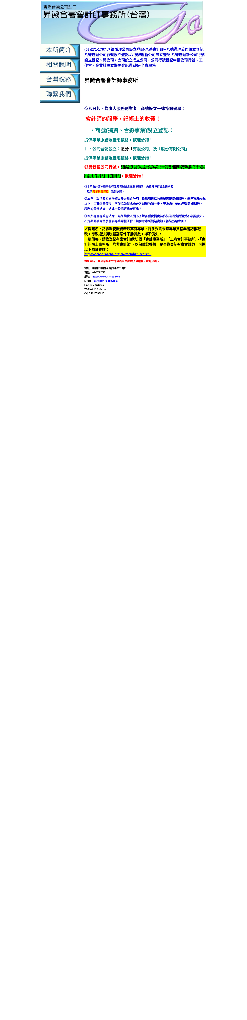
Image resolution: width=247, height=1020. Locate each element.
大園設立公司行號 (134, 484)
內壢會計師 (141, 351)
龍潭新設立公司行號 (112, 794)
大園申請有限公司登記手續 (152, 472)
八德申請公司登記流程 (153, 392)
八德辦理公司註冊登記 (152, 416)
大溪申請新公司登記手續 (185, 504)
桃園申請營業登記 (172, 661)
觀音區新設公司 (93, 754)
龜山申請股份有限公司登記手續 (169, 846)
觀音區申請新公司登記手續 (122, 766)
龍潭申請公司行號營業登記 (125, 802)
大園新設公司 (167, 456)
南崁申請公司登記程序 (186, 428)
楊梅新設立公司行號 (132, 681)
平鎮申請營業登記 (161, 548)
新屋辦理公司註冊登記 (172, 637)
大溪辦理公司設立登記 (134, 524)
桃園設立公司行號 (181, 669)
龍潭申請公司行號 (98, 802)
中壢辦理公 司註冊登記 (111, 959)
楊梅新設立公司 (110, 681)
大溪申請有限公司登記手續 (155, 508)
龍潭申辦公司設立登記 (125, 818)
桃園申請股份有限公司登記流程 (119, 665)
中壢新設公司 (181, 864)
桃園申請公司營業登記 (103, 649)
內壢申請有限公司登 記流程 (158, 974)
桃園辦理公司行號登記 (123, 673)
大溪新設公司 (170, 492)
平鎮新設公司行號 (192, 528)
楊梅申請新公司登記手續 (154, 709)
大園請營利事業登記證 (175, 484)
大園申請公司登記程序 (191, 464)
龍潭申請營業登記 (158, 810)
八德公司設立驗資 (139, 384)
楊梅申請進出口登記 (129, 701)
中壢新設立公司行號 (143, 315)
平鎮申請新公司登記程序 (126, 544)
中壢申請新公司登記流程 (124, 327)
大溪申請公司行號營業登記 (125, 504)
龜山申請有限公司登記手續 (136, 842)
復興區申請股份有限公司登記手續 (123, 589)
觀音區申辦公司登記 (162, 778)
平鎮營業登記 (172, 532)
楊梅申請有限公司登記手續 (116, 693)
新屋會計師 (138, 609)
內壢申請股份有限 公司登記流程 (171, 977)
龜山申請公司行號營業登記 (106, 838)
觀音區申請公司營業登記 (152, 758)
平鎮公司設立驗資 (153, 528)
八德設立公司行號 (153, 412)
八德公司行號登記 (117, 384)
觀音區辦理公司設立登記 (126, 786)
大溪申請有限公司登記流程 (188, 508)
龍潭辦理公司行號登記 (111, 822)
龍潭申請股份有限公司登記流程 (106, 814)
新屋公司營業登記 (191, 601)
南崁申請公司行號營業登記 (116, 432)
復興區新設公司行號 (121, 569)
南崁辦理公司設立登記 (128, 452)
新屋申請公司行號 (103, 617)
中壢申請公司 (98, 319)
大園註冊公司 (153, 484)
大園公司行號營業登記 (101, 456)
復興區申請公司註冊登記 (99, 581)
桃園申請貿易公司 (188, 665)
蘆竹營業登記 (167, 717)
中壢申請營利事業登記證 (162, 331)
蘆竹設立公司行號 (165, 741)
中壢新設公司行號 (101, 315)
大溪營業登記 (170, 496)
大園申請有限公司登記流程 (185, 472)
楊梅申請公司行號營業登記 (116, 689)
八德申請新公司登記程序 (110, 400)
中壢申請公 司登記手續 (113, 940)
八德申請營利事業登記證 (118, 404)
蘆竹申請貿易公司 (171, 737)
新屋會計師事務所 (157, 609)
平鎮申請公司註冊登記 (158, 540)
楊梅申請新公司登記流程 (176, 689)
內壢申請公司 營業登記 (114, 966)
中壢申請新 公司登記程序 (181, 944)
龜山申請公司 (170, 830)
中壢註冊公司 (189, 339)
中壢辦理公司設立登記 (142, 343)
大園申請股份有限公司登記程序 (111, 480)
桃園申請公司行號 (111, 653)
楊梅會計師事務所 (170, 681)
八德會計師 (119, 388)
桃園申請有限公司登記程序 (114, 661)
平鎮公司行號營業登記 (106, 528)
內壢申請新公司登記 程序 (104, 974)
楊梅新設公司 (189, 677)
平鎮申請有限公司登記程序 (103, 548)
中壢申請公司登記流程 (133, 872)
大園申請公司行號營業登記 (122, 468)
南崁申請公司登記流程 (158, 428)
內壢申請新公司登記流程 (102, 363)
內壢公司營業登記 (194, 343)
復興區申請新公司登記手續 (130, 581)
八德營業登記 (156, 388)
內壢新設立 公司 (137, 963)
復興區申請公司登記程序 (129, 577)
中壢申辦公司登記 (131, 339)
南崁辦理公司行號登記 (101, 452)
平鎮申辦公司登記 (103, 556)
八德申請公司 (173, 388)
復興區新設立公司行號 (170, 569)
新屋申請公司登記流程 (172, 613)
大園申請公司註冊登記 (152, 468)
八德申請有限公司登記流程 (174, 400)
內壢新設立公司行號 (121, 351)
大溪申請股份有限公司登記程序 (114, 516)
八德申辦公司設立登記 (111, 412)
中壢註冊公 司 (149, 955)
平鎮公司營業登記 (186, 524)
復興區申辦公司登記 (170, 593)
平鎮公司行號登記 (131, 528)
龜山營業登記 (153, 830)
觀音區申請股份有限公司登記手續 (115, 774)
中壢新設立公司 (121, 315)
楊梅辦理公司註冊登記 (125, 709)
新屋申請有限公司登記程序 (106, 625)
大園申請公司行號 (95, 468)
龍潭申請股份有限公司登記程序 (144, 814)
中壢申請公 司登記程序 (159, 940)
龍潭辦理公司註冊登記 (166, 822)
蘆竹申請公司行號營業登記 (122, 725)
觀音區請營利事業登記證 (163, 782)
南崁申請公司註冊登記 (147, 432)
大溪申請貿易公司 (144, 516)
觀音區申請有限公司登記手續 (101, 770)
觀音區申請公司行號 (148, 762)
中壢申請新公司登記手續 (125, 876)
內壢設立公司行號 (148, 376)
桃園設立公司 (161, 669)
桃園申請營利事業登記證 (146, 661)
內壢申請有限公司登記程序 (108, 367)
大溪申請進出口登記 (168, 516)
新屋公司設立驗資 (159, 605)
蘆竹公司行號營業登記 (101, 713)
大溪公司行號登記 (128, 492)
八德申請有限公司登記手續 (141, 400)
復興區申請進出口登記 (144, 593)
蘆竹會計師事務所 (148, 717)
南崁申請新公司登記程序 (115, 436)
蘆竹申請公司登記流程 (164, 721)
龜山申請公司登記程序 (175, 834)
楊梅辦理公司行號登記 (189, 705)
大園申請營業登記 (125, 476)
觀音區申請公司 (127, 758)
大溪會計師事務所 (150, 496)
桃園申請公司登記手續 (153, 649)
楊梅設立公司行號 (98, 705)
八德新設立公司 (145, 920)
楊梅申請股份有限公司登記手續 (119, 697)
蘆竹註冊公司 (184, 741)
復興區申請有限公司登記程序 (181, 585)
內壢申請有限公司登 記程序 (186, 974)
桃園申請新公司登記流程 (107, 657)
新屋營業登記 (176, 609)
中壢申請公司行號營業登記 (155, 323)
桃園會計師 (146, 645)
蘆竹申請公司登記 (111, 721)
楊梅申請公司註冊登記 (147, 689)
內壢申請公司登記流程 (175, 355)
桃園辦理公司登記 (98, 673)
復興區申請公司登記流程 (99, 577)
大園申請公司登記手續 (136, 464)
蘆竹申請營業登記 (155, 733)
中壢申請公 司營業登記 (193, 937)
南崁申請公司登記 (106, 428)
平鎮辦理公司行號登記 (114, 561)
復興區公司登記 (121, 565)
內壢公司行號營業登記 (114, 347)
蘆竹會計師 (130, 717)
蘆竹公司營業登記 (180, 709)
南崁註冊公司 (178, 448)
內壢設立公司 (128, 376)
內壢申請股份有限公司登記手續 (108, 909)
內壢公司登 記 (148, 959)
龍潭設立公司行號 (167, 818)
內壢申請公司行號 (106, 359)
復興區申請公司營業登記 (160, 573)
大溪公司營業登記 (183, 488)
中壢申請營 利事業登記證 (167, 948)
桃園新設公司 (184, 641)
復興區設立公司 (102, 597)
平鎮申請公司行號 (101, 540)
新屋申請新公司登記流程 (99, 621)
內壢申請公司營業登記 (97, 355)
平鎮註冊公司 (189, 556)
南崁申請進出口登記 (189, 444)
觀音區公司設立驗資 (192, 750)
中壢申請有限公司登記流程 (106, 879)
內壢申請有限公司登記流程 (131, 905)
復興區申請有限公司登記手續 (110, 585)
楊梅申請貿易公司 (106, 701)
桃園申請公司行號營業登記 (139, 653)
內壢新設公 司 (103, 963)
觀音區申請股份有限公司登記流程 (156, 774)
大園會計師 (130, 460)
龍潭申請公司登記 (114, 798)
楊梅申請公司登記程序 (186, 685)
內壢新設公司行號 (102, 894)
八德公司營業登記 (172, 380)
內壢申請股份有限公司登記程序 (152, 371)
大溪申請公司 (186, 496)
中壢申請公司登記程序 (156, 872)
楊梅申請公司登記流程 (158, 685)
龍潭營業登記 (170, 794)
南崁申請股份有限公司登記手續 (180, 440)
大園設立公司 (114, 484)
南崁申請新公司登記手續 (176, 432)
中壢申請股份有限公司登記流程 (136, 335)
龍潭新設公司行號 (189, 790)
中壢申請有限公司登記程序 (130, 331)
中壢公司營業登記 (95, 311)
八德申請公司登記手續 (125, 392)
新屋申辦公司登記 (106, 633)
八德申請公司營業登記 (120, 923)
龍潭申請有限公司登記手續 (155, 806)
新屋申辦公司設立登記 (131, 633)
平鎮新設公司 (172, 528)
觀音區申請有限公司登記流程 (137, 770)
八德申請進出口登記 (184, 408)
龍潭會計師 (132, 794)
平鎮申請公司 (189, 532)
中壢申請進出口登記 (107, 339)
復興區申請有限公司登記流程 (146, 585)
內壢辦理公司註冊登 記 (155, 985)
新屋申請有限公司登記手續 (160, 621)
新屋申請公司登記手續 (144, 613)
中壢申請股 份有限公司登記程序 (157, 951)
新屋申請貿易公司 (180, 629)
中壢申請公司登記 (145, 319)
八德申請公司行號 (106, 927)
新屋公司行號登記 (136, 605)
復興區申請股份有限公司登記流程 (164, 589)
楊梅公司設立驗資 (170, 677)
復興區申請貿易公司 (118, 593)
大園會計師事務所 (148, 460)
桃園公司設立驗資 (165, 641)
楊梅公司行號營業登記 (123, 677)
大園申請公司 (184, 460)
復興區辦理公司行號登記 (105, 601)
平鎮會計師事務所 (153, 532)
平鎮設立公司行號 (170, 556)
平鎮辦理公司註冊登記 (169, 561)
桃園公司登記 (95, 641)
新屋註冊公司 (192, 633)
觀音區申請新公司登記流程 (155, 766)
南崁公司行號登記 (122, 420)
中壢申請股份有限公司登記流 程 (125, 951)
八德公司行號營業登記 (177, 916)
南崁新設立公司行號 (104, 424)
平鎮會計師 (135, 532)
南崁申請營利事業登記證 (124, 440)
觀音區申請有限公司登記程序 (173, 770)
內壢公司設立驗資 (161, 347)
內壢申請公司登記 (122, 355)
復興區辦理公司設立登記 (135, 601)
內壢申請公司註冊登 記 (150, 970)
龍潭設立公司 (147, 818)
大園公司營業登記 (181, 452)
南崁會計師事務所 (142, 424)
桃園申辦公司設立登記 (139, 669)
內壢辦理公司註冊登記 (147, 380)
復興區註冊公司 (146, 597)
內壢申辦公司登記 (109, 376)
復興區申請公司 (135, 573)
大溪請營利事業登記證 (178, 520)
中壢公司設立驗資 (183, 311)
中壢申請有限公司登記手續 (185, 327)
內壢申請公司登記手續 (147, 355)
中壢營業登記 (159, 868)
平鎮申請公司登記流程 (169, 536)
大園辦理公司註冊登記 (158, 488)
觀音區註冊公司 (138, 782)
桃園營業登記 (184, 645)
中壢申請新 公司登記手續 (130, 944)
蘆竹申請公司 (184, 717)
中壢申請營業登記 (188, 331)
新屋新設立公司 (97, 609)
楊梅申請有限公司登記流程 (149, 693)
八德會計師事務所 (137, 388)
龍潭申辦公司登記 (101, 818)
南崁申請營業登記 (150, 440)
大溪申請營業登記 (128, 512)
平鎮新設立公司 (93, 532)
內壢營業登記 (178, 351)
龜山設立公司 (128, 854)
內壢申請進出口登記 (94, 912)
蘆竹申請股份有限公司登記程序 (141, 737)
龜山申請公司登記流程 (147, 834)
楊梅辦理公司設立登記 (97, 709)
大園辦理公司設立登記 (131, 488)
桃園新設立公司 (105, 645)
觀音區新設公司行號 (115, 754)
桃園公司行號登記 (142, 641)
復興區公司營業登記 (99, 565)
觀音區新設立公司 (139, 754)
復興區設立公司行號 (124, 597)
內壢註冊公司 (167, 376)
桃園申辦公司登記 (114, 669)
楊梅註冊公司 (117, 705)
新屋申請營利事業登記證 (138, 625)
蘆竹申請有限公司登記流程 (185, 729)
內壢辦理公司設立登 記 (132, 985)
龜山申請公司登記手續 (119, 834)
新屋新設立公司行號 (119, 609)
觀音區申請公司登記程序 (121, 762)
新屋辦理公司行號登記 (117, 637)
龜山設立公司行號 (148, 854)
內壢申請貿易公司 (183, 371)
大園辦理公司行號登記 (103, 488)
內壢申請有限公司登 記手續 (131, 974)
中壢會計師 (163, 315)
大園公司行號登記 (126, 456)
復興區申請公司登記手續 (190, 573)
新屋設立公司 (153, 633)
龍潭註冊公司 (186, 818)
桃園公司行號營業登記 (117, 641)
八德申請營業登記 (144, 404)
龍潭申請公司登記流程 (166, 798)
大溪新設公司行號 (189, 492)
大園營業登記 (167, 460)
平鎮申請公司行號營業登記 (128, 540)
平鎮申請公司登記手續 (142, 536)
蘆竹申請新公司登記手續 (181, 725)
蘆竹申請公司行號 (95, 725)
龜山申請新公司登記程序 (105, 842)
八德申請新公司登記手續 (171, 396)
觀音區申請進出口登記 (136, 778)
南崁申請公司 (178, 424)
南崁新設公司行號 (183, 420)
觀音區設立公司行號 (115, 782)
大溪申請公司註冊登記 (156, 504)
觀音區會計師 (186, 754)
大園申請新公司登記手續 (181, 468)
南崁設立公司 (139, 448)
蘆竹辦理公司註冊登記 (164, 746)
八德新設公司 (158, 384)
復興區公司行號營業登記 (146, 565)
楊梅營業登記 (189, 681)
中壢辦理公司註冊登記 (169, 343)
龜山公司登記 (188, 822)
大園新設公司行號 (187, 456)
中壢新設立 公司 (95, 937)
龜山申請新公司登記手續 (165, 838)
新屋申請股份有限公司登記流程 (111, 629)
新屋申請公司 (192, 609)
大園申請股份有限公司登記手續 (155, 476)
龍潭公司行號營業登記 (103, 790)
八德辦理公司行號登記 (97, 416)
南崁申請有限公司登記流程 (180, 436)
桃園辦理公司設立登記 (150, 673)
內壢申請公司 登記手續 (156, 966)
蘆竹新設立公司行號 (110, 717)
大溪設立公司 (117, 520)
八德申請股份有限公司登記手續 (175, 404)
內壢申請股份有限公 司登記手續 (139, 977)
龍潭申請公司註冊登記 (156, 802)
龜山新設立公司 (196, 826)
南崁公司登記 (197, 416)
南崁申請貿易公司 (166, 444)
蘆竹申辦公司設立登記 (123, 741)
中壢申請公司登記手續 (170, 319)
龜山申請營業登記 (139, 846)
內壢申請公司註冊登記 (164, 359)
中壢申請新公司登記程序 (154, 327)
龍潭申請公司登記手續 (139, 798)
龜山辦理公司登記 (187, 854)
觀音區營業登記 (107, 758)
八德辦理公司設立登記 (125, 416)
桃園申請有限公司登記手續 (169, 657)
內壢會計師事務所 (159, 351)
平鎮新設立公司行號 (115, 532)
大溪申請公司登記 (114, 500)
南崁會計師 (124, 424)
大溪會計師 (132, 496)
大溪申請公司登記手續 (139, 500)
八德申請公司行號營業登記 (111, 396)
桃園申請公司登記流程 (181, 649)
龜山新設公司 (156, 826)
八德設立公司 (133, 412)
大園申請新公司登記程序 (121, 472)
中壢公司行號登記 (161, 311)
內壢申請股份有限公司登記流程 (114, 371)
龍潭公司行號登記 (128, 790)
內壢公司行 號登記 (188, 959)
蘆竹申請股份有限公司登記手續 (185, 733)
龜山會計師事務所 (134, 830)
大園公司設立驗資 (148, 456)
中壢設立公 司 (117, 955)
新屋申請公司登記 (120, 613)
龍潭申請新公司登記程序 (124, 806)
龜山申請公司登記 (95, 834)
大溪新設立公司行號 (112, 496)
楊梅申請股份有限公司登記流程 (158, 697)
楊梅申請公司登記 (134, 685)
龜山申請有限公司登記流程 (169, 842)
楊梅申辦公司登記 (153, 701)
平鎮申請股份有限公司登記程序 (147, 552)
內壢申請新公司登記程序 (132, 363)
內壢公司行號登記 (139, 347)
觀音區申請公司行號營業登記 (179, 762)
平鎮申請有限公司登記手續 (157, 544)
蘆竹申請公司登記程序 (191, 721)
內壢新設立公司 (99, 351)
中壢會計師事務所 (181, 315)
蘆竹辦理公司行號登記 (109, 746)
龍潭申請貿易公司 (175, 814)
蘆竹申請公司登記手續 (136, 721)
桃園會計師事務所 (165, 645)
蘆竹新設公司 (167, 713)
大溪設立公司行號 (136, 520)
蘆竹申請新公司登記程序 (121, 729)
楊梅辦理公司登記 (165, 705)
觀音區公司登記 (115, 750)
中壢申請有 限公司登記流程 (113, 948)
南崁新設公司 (164, 420)
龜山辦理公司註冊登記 (147, 858)
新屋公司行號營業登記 (111, 605)
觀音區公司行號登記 (168, 750)
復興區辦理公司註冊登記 (165, 601)
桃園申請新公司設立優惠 (152, 1006)
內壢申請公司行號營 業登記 (125, 970)
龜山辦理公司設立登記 (119, 858)
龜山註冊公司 (167, 854)
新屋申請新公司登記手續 (190, 617)
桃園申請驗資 (156, 1002)
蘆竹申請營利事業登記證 (129, 733)
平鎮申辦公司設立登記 (128, 556)
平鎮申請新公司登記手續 (187, 540)
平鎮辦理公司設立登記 (142, 561)
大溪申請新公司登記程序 (124, 508)
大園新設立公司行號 (110, 460)
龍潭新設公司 (170, 790)
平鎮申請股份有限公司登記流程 (109, 552)
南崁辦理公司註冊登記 (156, 452)
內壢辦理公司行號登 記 (109, 985)
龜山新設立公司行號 (96, 830)
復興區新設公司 (99, 569)
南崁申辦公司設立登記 (117, 448)
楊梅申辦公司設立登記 (178, 701)
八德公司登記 (191, 380)
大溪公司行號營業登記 (103, 492)
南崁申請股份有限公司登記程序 (136, 444)
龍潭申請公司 (186, 794)
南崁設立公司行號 (159, 448)
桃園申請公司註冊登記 (169, 653)
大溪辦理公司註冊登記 (161, 524)
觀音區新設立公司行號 (164, 754)
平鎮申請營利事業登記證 (135, 548)
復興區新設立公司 (145, 569)
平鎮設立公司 (150, 556)
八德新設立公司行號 (99, 388)
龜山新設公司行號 (175, 826)
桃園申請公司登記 (128, 649)
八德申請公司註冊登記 (142, 396)
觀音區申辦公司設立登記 (190, 778)
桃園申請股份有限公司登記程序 (158, 665)
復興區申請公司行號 (156, 577)
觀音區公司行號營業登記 (140, 750)
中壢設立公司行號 (170, 339)
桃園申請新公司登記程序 (138, 657)
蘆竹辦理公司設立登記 (136, 746)
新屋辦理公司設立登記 (144, 637)
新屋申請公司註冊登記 (161, 617)
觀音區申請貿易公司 (110, 778)
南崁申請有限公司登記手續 (147, 436)
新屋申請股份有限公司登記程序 (150, 629)
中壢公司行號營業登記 (136, 311)
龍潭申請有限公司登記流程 (188, 806)
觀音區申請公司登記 (190, 746)
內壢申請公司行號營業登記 (133, 359)
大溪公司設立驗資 (150, 492)
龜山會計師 (116, 830)
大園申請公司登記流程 (164, 464)
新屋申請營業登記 (164, 625)
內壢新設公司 (180, 347)
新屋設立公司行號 (173, 633)
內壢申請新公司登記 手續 (174, 970)
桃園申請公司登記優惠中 (182, 1006)
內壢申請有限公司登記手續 (164, 363)
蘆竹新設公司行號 (187, 713)
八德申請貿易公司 (161, 408)
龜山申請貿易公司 (155, 850)
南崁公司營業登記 (177, 416)
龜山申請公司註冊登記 (136, 838)
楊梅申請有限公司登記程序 (182, 693)
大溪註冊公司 (156, 520)
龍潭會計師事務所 (150, 794)
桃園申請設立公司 (126, 1006)
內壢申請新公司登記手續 (150, 901)
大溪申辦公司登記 (191, 516)
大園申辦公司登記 (189, 480)
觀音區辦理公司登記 (190, 782)
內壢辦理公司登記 (187, 376)
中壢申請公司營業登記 (120, 319)
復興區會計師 (192, 569)
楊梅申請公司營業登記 (109, 685)
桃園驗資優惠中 (115, 1010)
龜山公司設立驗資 (136, 826)
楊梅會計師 (152, 681)
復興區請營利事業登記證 (171, 597)
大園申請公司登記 (111, 464)
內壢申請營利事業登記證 (140, 367)
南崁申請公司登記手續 (131, 428)
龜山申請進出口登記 (178, 850)
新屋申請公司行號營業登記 (131, 617)
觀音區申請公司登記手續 (182, 758)
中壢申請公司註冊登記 (186, 323)
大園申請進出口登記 (165, 480)
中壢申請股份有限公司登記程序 (174, 335)
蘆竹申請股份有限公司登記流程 (103, 737)
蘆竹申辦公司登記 (98, 741)
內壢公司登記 (92, 347)
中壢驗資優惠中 (135, 1010)
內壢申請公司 (195, 351)
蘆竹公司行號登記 (126, 713)
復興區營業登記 (115, 573)
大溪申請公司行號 (98, 504)
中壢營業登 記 (161, 937)
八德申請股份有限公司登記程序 (130, 408)
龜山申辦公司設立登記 (106, 854)
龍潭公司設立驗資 (150, 790)
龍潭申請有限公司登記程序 (100, 810)
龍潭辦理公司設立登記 (139, 822)
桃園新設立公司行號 (127, 645)
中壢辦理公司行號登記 (114, 343)
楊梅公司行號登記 (148, 677)
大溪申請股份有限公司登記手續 (158, 512)
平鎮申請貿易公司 (177, 552)
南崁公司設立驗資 (144, 420)
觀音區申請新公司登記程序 (188, 766)
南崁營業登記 (162, 424)
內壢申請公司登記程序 (180, 898)
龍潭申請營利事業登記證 (132, 810)
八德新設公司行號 (178, 384)
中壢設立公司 (150, 339)
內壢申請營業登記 (167, 367)
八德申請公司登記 (101, 392)
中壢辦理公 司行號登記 (186, 955)
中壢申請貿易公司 (171, 883)
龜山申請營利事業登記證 (113, 846)
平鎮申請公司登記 (117, 536)
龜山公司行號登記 (114, 826)
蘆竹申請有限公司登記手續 (152, 729)
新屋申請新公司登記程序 (129, 621)
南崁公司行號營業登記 (97, 420)
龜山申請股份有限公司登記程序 (125, 850)
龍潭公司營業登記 (183, 786)
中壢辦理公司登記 (152, 887)
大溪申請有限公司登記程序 (100, 512)
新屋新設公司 (178, 605)
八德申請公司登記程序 (181, 392)
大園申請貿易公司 (142, 480)
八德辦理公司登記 (192, 412)
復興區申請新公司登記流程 (163, 581)
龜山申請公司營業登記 (192, 830)
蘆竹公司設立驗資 (148, 713)
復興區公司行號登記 (174, 565)
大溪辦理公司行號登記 (106, 524)
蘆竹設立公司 (145, 741)
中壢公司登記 (114, 311)
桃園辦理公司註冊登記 (178, 673)
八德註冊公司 (172, 412)
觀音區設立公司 (93, 782)
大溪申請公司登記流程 (166, 500)
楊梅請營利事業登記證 (140, 705)
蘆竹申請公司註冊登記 (152, 725)
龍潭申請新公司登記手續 (185, 802)
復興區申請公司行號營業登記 (187, 577)
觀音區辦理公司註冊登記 (156, 786)
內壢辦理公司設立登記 (119, 380)
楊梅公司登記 (100, 677)
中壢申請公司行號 (128, 323)
